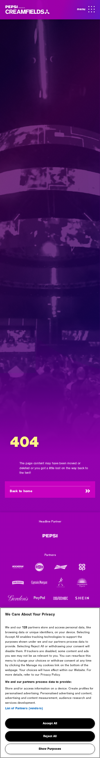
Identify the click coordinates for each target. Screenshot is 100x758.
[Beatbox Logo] (60, 600)
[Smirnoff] (18, 585)
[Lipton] (39, 569)
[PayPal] (39, 600)
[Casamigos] (82, 585)
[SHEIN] (82, 600)
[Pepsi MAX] (50, 538)
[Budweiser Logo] (60, 569)
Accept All (50, 723)
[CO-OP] (82, 569)
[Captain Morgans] (39, 585)
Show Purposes (50, 749)
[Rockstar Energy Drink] (18, 569)
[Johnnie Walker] (60, 585)
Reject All (50, 736)
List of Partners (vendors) (24, 708)
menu (85, 11)
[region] (50, 683)
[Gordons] (18, 600)
